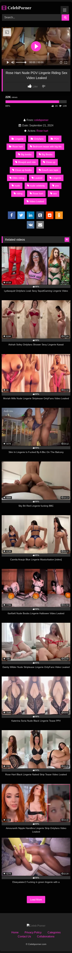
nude (17, 185)
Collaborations (45, 936)
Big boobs (26, 154)
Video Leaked (36, 201)
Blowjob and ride (27, 162)
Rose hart (42, 130)
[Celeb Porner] (36, 926)
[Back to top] (61, 943)
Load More (36, 899)
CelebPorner (18, 7)
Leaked (38, 178)
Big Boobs (47, 154)
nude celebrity (37, 185)
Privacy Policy (33, 932)
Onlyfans (39, 138)
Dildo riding (18, 178)
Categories (54, 932)
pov (57, 185)
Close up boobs (23, 170)
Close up (50, 162)
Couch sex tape (50, 170)
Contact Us (24, 936)
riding (19, 193)
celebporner (41, 120)
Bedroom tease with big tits (47, 146)
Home (15, 932)
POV (56, 138)
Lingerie (19, 138)
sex (55, 193)
